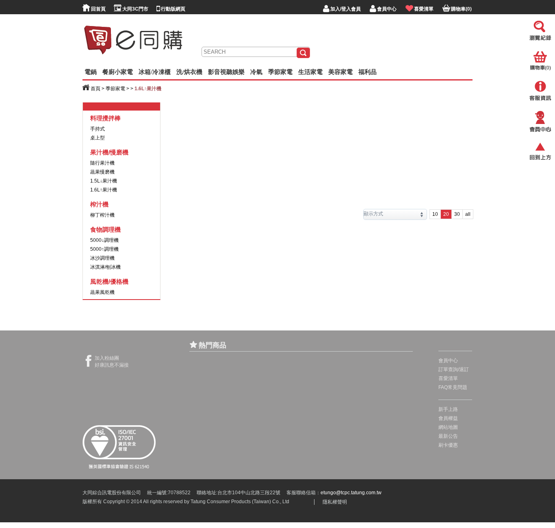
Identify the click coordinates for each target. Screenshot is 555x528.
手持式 (97, 129)
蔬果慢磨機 (102, 172)
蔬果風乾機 (102, 292)
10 (435, 214)
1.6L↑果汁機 (103, 190)
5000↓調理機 (104, 240)
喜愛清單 (448, 378)
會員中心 (448, 360)
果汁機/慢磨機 (109, 152)
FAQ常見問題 (452, 387)
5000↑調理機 (104, 249)
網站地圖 (448, 427)
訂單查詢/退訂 (453, 369)
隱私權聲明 (335, 502)
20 (446, 214)
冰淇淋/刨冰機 (105, 267)
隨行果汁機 (102, 163)
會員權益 (448, 418)
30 (457, 214)
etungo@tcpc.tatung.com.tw (351, 492)
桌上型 (97, 138)
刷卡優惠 (448, 445)
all (467, 214)
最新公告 (448, 436)
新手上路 (448, 409)
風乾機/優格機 (109, 281)
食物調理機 (105, 229)
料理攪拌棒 (105, 118)
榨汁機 (99, 204)
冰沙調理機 (102, 258)
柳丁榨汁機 (102, 215)
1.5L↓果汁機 (103, 181)
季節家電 (115, 88)
